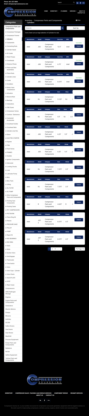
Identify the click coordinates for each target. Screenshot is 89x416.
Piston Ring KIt (11, 217)
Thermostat (10, 260)
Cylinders (64, 11)
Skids (8, 249)
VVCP (8, 281)
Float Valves (10, 149)
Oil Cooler (10, 53)
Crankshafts (10, 42)
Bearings (9, 100)
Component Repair (61, 393)
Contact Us (81, 13)
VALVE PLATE (11, 278)
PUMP (9, 231)
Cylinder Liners (11, 77)
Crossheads (10, 60)
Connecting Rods (12, 46)
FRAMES (9, 152)
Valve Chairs (10, 274)
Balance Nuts (11, 97)
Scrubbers (10, 84)
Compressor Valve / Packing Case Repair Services (33, 393)
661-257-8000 (13, 2)
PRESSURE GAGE (12, 224)
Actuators (10, 93)
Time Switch (10, 263)
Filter (8, 145)
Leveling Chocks (12, 166)
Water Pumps (11, 57)
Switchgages (11, 256)
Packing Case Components (11, 202)
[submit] (74, 2)
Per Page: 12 (80, 249)
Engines (9, 141)
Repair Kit (10, 235)
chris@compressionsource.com (18, 4)
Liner (8, 170)
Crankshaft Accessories (10, 119)
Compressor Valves (13, 111)
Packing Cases (11, 206)
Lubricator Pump (12, 174)
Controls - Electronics (13, 114)
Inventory (53, 11)
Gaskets (9, 156)
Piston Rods (10, 73)
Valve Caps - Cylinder (13, 271)
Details (79, 46)
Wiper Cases (10, 285)
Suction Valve (11, 253)
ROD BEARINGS (11, 238)
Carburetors (10, 104)
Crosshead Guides (12, 124)
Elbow (9, 134)
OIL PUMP (10, 191)
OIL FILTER (10, 188)
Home (46, 11)
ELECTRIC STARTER (13, 138)
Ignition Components (13, 159)
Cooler (9, 80)
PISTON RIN (10, 213)
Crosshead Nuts (12, 127)
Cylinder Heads (11, 50)
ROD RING (10, 242)
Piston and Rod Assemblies (11, 69)
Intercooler (10, 163)
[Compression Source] (44, 379)
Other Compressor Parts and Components (14, 196)
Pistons (9, 221)
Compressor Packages (14, 32)
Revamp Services (76, 393)
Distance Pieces (12, 64)
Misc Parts (10, 181)
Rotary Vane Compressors (11, 88)
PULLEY (9, 228)
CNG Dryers (10, 107)
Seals (8, 246)
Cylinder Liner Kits (12, 131)
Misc (8, 177)
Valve (8, 267)
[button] (54, 11)
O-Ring (9, 184)
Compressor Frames (13, 35)
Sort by (75, 28)
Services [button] (72, 11)
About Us (82, 11)
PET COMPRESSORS (13, 210)
